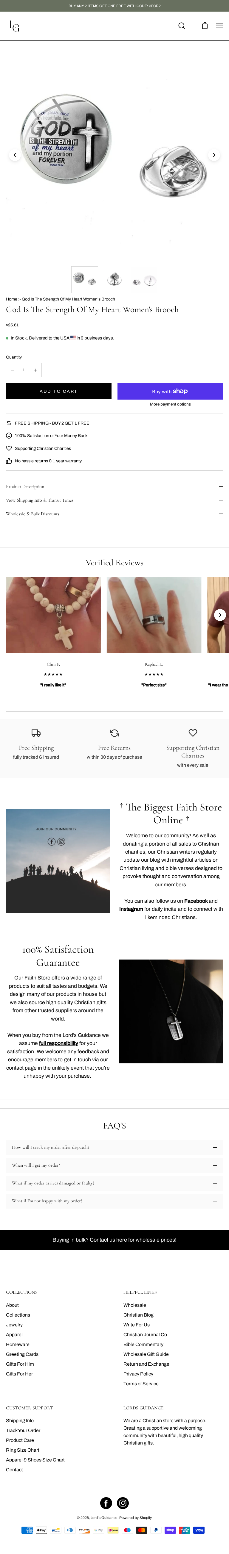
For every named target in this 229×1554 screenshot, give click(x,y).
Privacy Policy (138, 1373)
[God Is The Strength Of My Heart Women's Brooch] (84, 279)
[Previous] (15, 155)
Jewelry (14, 1324)
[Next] (214, 155)
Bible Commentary (143, 1344)
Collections (18, 1314)
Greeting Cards (22, 1354)
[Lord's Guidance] (15, 26)
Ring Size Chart (22, 1450)
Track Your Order (23, 1430)
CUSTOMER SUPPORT (29, 1408)
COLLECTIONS (22, 1292)
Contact (14, 1469)
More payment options (170, 404)
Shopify (145, 1518)
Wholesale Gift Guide (146, 1354)
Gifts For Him (20, 1364)
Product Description (25, 486)
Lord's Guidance (104, 1518)
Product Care (20, 1440)
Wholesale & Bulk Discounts (32, 514)
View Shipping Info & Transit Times (39, 500)
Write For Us (136, 1324)
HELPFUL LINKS (140, 1292)
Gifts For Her (19, 1373)
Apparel (14, 1334)
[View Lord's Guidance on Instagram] (123, 1503)
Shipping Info (20, 1420)
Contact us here (108, 1240)
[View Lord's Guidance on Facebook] (106, 1503)
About (12, 1305)
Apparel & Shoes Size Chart (35, 1459)
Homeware (18, 1344)
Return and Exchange (146, 1364)
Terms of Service (141, 1383)
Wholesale (134, 1305)
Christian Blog (138, 1314)
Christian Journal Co (145, 1334)
